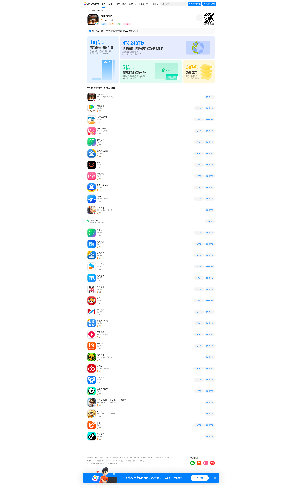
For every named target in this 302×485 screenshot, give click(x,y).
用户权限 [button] (144, 458)
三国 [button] (108, 414)
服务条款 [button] (108, 458)
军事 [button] (110, 402)
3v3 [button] (112, 357)
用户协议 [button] (168, 458)
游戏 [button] (93, 10)
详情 (198, 119)
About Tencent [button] (99, 458)
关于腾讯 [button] (90, 458)
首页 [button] (88, 10)
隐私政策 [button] (151, 458)
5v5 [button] (112, 210)
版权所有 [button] (136, 458)
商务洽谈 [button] (115, 458)
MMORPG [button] (104, 402)
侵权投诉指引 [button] (159, 458)
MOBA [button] (103, 210)
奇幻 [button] (108, 210)
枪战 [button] (108, 357)
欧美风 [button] (127, 24)
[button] (91, 3)
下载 (199, 108)
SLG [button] (111, 24)
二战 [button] (118, 24)
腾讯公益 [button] (129, 458)
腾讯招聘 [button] (122, 458)
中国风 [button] (115, 402)
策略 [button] (103, 24)
